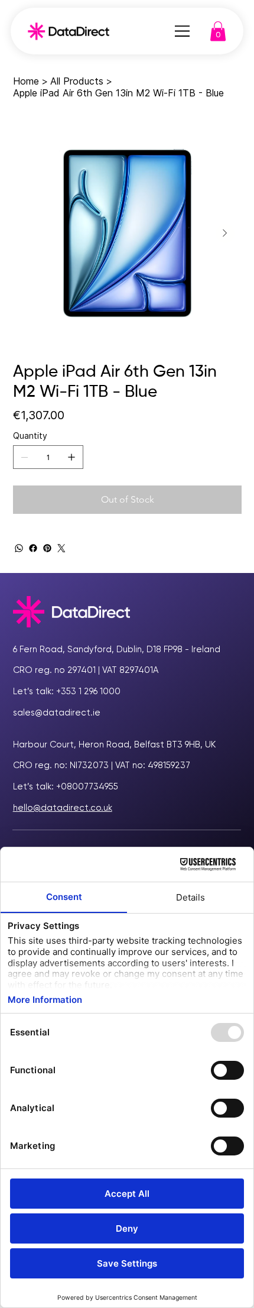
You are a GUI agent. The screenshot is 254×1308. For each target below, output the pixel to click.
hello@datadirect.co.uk (62, 807)
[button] (218, 31)
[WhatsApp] (19, 548)
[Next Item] (225, 233)
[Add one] (71, 457)
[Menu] (182, 31)
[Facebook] (33, 548)
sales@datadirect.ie (56, 712)
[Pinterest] (47, 548)
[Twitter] (61, 548)
